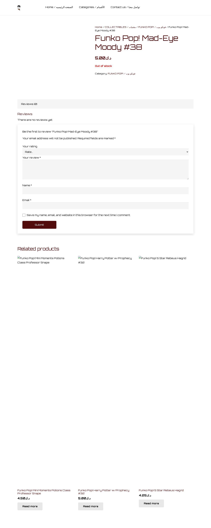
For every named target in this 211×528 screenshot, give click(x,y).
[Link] (18, 7)
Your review (31, 157)
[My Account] (192, 8)
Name (27, 185)
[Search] (175, 7)
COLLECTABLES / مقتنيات (120, 27)
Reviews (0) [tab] (29, 104)
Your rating (29, 146)
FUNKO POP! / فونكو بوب (152, 27)
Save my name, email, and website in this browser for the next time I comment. (79, 215)
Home (98, 27)
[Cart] (182, 7)
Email (26, 200)
